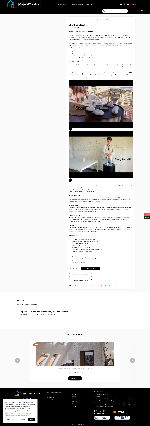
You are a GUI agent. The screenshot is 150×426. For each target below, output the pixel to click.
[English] (133, 4)
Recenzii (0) (20, 300)
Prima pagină (72, 19)
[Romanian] (135, 4)
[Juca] (70, 129)
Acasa (37, 11)
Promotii (49, 11)
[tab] (20, 300)
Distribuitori (72, 11)
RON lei (146, 217)
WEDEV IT (82, 424)
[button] (17, 360)
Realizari (56, 11)
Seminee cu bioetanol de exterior (97, 19)
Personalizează (11, 419)
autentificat (32, 314)
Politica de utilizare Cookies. (22, 415)
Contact (80, 11)
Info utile (63, 11)
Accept (31, 419)
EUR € (146, 214)
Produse (42, 11)
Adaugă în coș (91, 268)
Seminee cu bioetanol (82, 19)
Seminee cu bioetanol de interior (118, 286)
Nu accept (22, 419)
